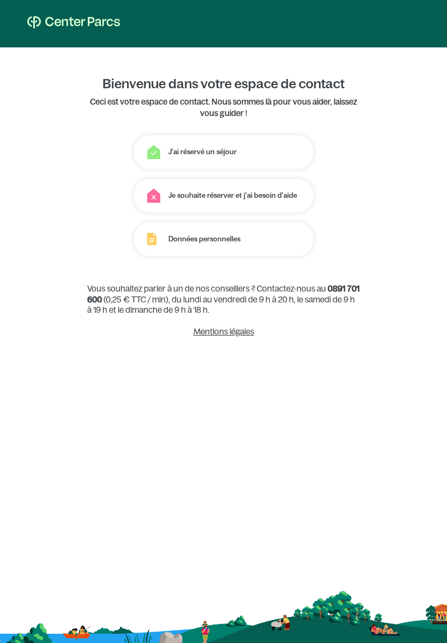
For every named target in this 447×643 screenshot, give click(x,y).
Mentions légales (224, 331)
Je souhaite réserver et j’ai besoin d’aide (232, 195)
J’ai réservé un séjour (202, 152)
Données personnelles (204, 239)
